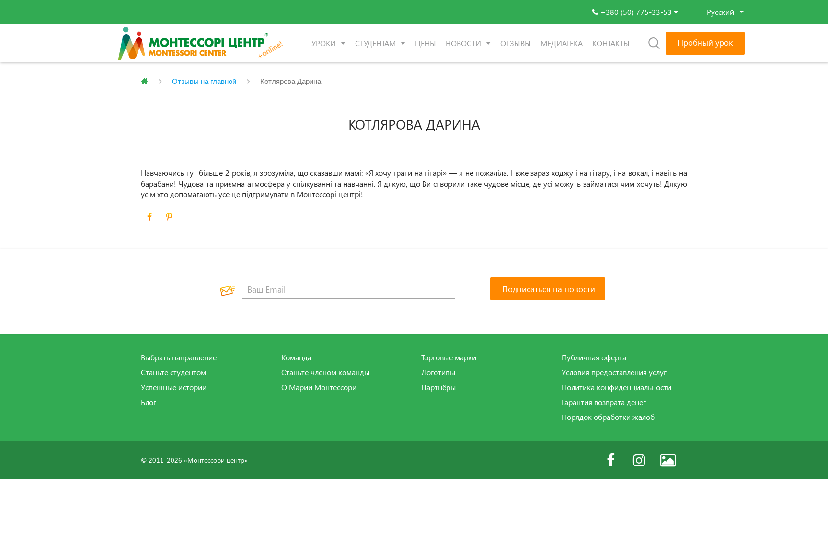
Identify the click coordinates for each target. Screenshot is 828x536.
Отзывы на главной (204, 81)
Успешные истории (174, 387)
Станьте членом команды (325, 372)
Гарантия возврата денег (604, 402)
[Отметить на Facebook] (149, 217)
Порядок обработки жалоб (608, 417)
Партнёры (438, 387)
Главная (144, 81)
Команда (296, 357)
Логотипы (438, 372)
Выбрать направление (179, 357)
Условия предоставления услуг (614, 372)
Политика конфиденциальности (616, 387)
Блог (148, 402)
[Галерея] (668, 460)
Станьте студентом (173, 372)
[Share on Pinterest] (169, 217)
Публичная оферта (594, 357)
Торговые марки (448, 357)
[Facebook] (610, 460)
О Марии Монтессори (318, 387)
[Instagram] (639, 460)
